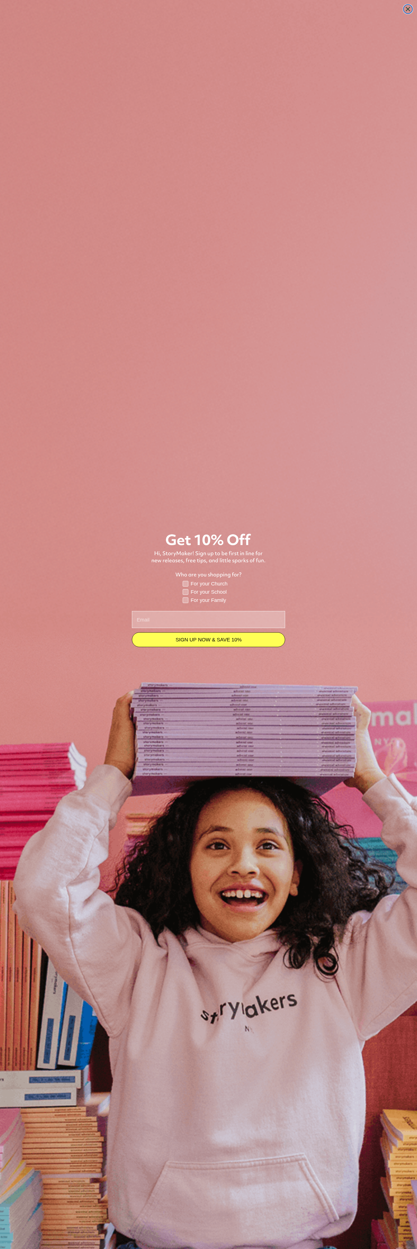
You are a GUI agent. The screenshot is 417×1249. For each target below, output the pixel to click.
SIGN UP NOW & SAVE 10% (209, 640)
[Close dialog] (407, 9)
